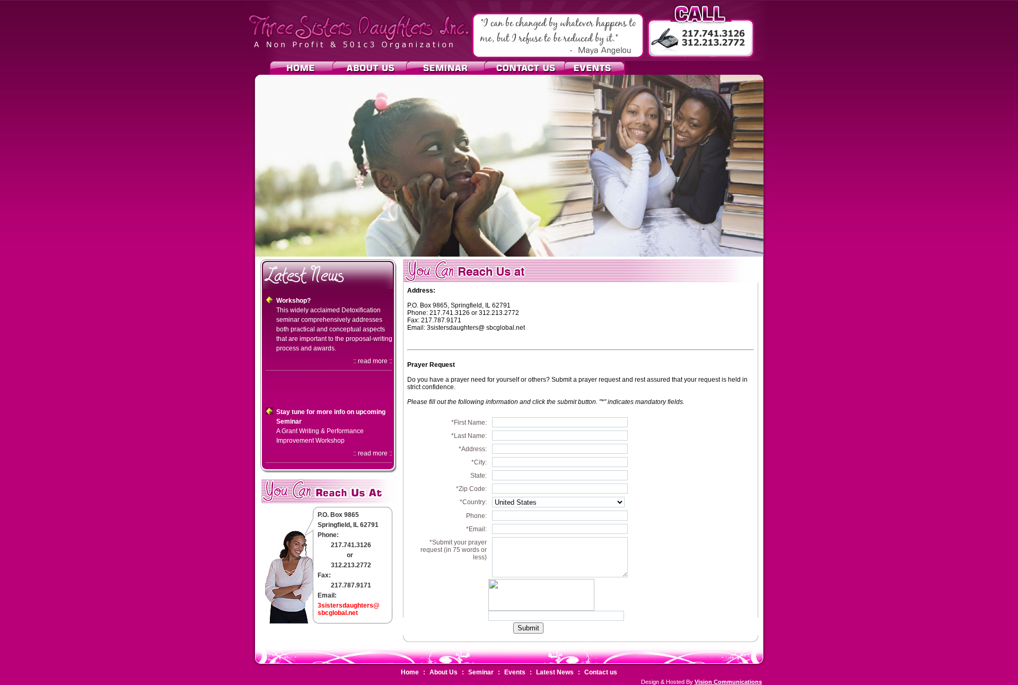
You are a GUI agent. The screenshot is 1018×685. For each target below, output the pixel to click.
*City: (479, 462)
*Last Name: (469, 436)
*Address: (473, 449)
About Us (443, 672)
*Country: (473, 502)
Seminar (481, 672)
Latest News (555, 672)
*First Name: (469, 422)
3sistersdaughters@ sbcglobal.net (349, 609)
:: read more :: (372, 361)
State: (478, 475)
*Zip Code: (471, 489)
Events (514, 672)
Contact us (600, 672)
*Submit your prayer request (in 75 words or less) (453, 550)
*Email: (476, 529)
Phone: (476, 516)
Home (410, 672)
